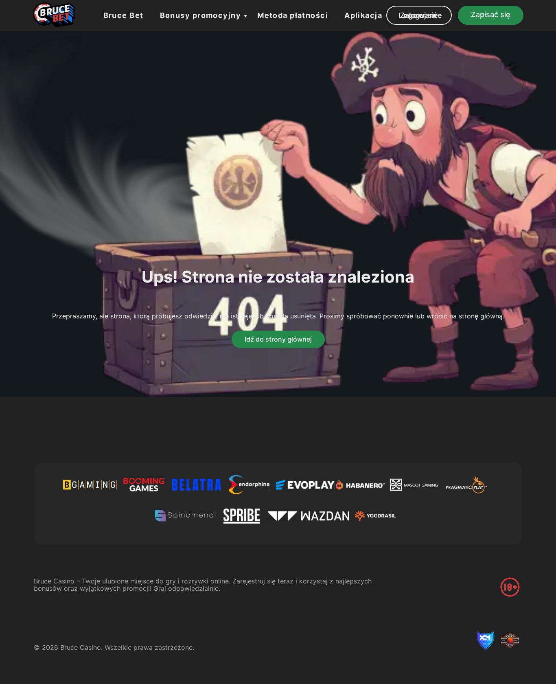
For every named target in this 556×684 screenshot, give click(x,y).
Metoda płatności (292, 15)
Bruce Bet (123, 15)
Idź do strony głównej (278, 339)
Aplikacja (363, 15)
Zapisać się (490, 14)
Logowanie (420, 15)
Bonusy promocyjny (200, 15)
